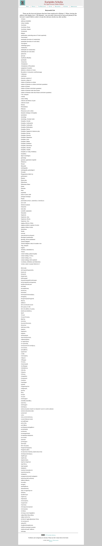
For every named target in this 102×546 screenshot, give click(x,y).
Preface (33, 6)
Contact (50, 541)
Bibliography (58, 6)
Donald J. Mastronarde (53, 540)
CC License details (50, 535)
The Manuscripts (42, 6)
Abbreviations (74, 6)
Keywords (65, 6)
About (27, 6)
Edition (50, 6)
